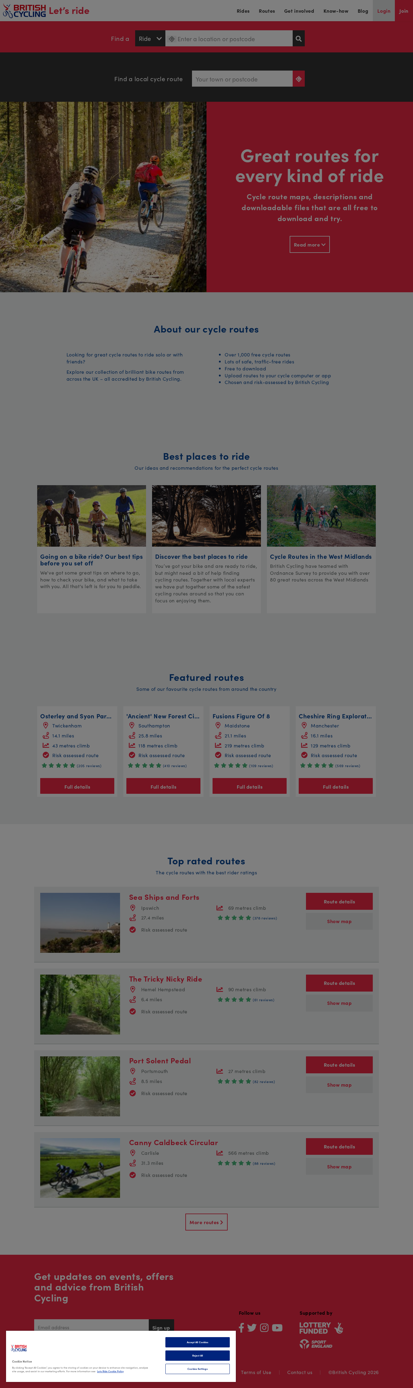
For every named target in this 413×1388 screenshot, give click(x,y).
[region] (121, 1356)
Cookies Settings (197, 1368)
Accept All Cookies (197, 1342)
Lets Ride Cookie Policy (110, 1371)
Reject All (197, 1355)
